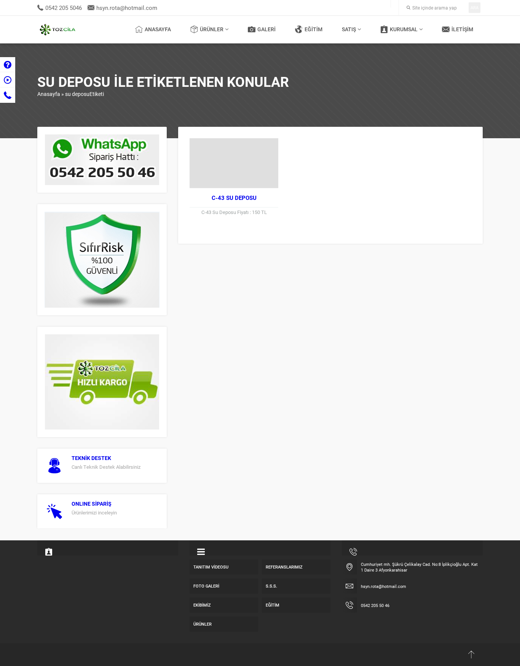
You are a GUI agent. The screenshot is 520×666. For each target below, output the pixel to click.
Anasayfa (48, 93)
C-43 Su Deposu (234, 197)
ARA (475, 7)
